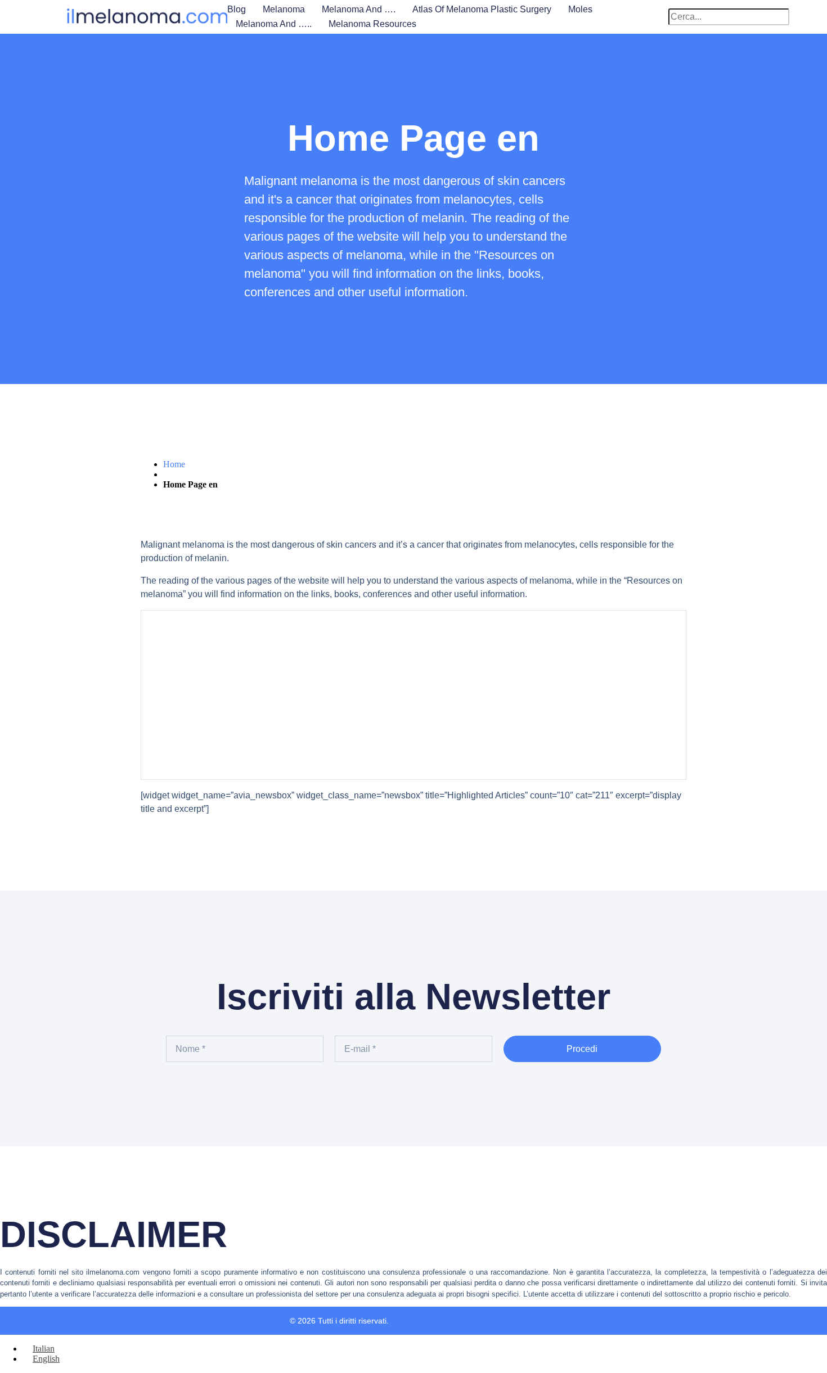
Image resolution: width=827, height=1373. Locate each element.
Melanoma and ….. (274, 24)
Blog (236, 9)
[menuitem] (39, 1348)
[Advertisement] (413, 695)
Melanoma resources (372, 24)
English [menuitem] (46, 1358)
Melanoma (284, 9)
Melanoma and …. (358, 9)
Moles (580, 9)
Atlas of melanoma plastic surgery (481, 9)
